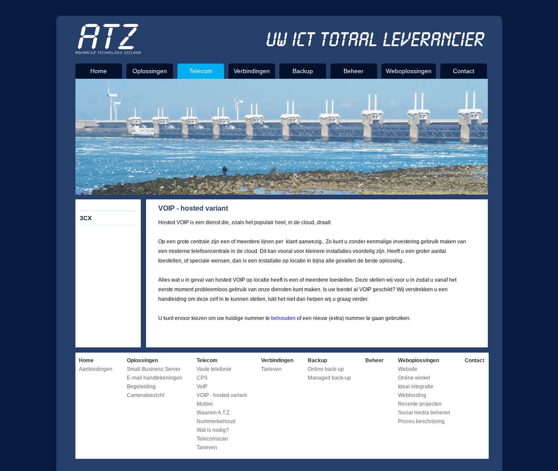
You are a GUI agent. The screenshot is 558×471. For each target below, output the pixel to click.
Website (407, 369)
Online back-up (326, 369)
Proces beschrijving (421, 421)
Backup (303, 70)
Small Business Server (153, 369)
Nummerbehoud (216, 421)
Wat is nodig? (213, 430)
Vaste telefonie (214, 369)
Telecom (200, 70)
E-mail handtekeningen (154, 378)
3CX (86, 218)
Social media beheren (424, 413)
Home (98, 70)
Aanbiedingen (95, 369)
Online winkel (414, 378)
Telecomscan (212, 439)
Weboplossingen (409, 70)
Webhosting (412, 395)
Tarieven (207, 447)
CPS (202, 378)
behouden (283, 318)
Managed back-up (329, 378)
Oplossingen (150, 70)
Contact (463, 70)
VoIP (202, 387)
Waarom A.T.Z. (214, 413)
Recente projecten (420, 404)
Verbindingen (252, 70)
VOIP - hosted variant (222, 395)
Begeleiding (141, 387)
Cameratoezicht (145, 395)
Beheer (354, 70)
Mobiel (205, 404)
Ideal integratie (415, 387)
